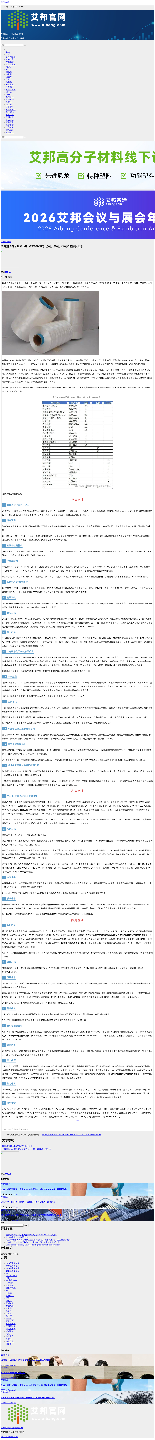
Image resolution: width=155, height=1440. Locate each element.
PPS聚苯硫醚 (11, 1280)
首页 (8, 52)
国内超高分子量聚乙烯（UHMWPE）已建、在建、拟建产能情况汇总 (71, 1135)
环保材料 (10, 107)
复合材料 (10, 1296)
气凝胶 (9, 79)
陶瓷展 (9, 1344)
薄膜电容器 (11, 1329)
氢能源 (9, 82)
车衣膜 (9, 102)
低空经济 (10, 1285)
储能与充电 (11, 1288)
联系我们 (10, 130)
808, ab (8, 272)
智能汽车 (10, 59)
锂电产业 (10, 1341)
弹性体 (9, 92)
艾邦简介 (10, 132)
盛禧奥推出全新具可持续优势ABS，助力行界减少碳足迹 (26, 1149)
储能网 (9, 77)
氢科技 (9, 1316)
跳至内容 (5, 2)
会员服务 (10, 127)
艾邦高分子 (6, 242)
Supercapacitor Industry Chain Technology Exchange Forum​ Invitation (33, 1245)
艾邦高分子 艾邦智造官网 (12, 34)
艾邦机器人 (11, 90)
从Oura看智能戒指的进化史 (17, 1237)
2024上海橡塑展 (12, 1266)
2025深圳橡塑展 (12, 1268)
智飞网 (9, 104)
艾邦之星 (10, 115)
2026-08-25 (5, 1365)
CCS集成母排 (11, 1276)
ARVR (8, 67)
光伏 (8, 69)
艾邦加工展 (11, 1324)
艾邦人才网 (11, 110)
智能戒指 (10, 62)
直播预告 (10, 122)
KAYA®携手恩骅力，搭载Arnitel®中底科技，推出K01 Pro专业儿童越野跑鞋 (34, 1189)
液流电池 (10, 84)
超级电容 (10, 1336)
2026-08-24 (5, 1390)
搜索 (3, 1222)
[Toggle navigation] (2, 43)
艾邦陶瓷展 (11, 57)
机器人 (9, 1311)
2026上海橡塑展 (12, 1271)
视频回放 (10, 1331)
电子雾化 (10, 112)
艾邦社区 (10, 117)
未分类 (9, 1308)
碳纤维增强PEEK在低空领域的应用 (17, 1146)
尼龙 (8, 1298)
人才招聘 (10, 1283)
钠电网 (9, 74)
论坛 (8, 54)
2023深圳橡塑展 (12, 1263)
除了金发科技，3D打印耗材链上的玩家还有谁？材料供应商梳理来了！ (31, 1215)
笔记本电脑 (11, 64)
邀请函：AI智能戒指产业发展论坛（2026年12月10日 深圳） (31, 1235)
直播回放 (10, 125)
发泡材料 (10, 99)
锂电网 (9, 72)
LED (8, 95)
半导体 (9, 87)
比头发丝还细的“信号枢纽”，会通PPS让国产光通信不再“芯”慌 (28, 1202)
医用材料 (10, 97)
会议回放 (10, 120)
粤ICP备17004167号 (9, 1437)
